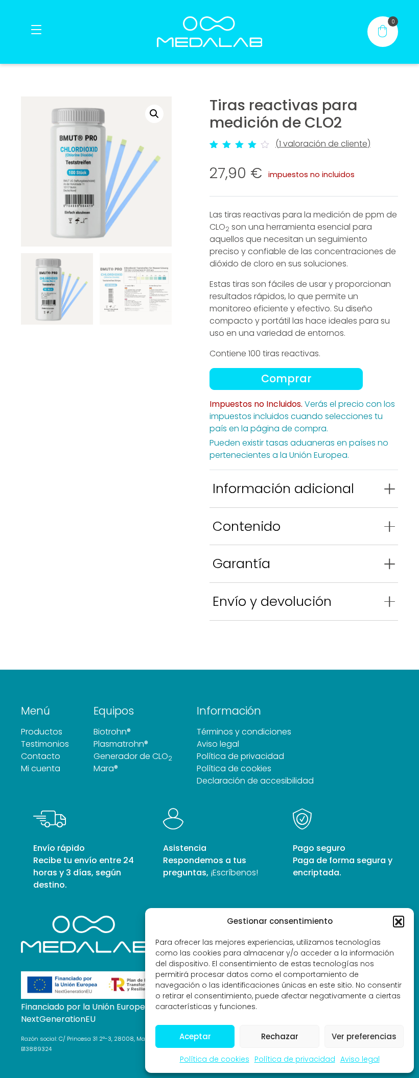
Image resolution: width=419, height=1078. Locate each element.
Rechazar (279, 1036)
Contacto (40, 756)
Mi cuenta (40, 768)
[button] (398, 921)
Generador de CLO (133, 756)
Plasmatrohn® (121, 744)
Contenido (247, 526)
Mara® (106, 768)
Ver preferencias (364, 1036)
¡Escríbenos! (234, 872)
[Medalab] (209, 31)
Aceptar (195, 1036)
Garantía (241, 563)
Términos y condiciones (244, 732)
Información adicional (283, 488)
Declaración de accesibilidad (255, 781)
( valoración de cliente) (322, 144)
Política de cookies (214, 1059)
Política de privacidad (294, 1059)
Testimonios (45, 744)
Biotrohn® (112, 732)
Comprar (286, 378)
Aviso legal (360, 1059)
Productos (41, 732)
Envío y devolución (272, 601)
